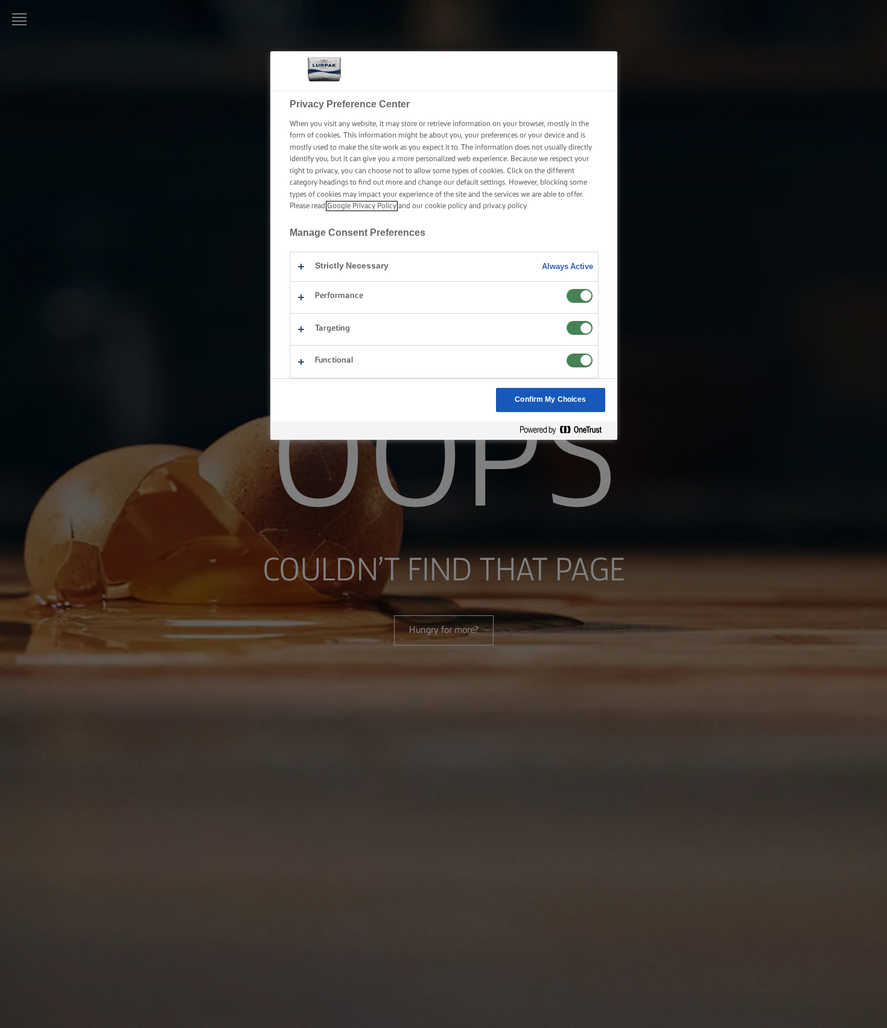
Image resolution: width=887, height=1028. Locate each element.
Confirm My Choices (550, 400)
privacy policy (505, 206)
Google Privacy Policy (361, 206)
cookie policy (446, 206)
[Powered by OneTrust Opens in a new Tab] (565, 430)
